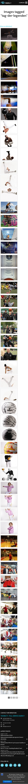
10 (16, 697)
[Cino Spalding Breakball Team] (9, 167)
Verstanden (7, 781)
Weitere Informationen (18, 781)
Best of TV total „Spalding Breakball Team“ (11, 748)
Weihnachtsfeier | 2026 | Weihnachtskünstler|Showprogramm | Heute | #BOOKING (12, 737)
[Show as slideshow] (6, 26)
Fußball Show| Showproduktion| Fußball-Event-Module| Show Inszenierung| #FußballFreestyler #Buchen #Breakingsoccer (13, 753)
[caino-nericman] (9, 368)
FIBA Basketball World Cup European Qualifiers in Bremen (13, 743)
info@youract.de (7, 726)
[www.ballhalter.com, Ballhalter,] (9, 541)
